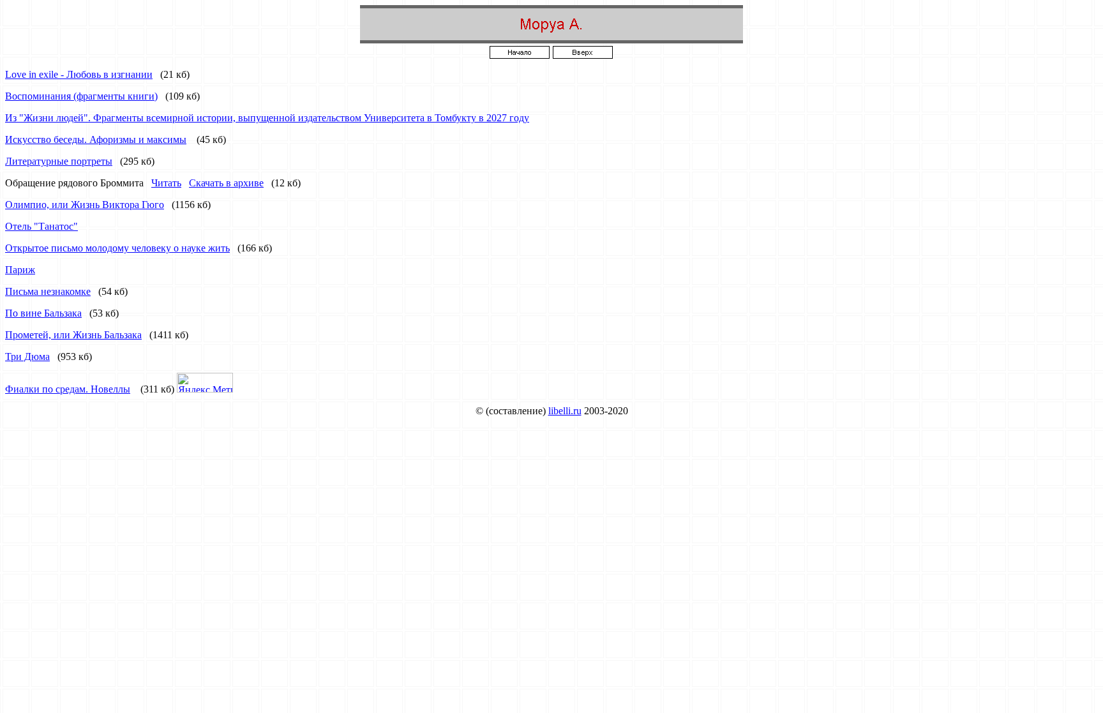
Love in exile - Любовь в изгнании (79, 74)
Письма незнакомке (48, 291)
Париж (20, 269)
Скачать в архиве (226, 182)
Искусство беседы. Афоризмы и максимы (95, 139)
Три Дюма (27, 356)
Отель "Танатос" (41, 226)
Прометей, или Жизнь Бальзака (73, 334)
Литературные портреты (58, 161)
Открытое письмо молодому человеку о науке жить (117, 248)
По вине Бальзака (43, 313)
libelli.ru (565, 410)
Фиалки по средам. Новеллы (67, 389)
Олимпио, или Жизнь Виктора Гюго (84, 204)
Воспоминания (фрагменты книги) (81, 96)
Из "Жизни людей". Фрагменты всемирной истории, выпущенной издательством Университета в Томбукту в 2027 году (267, 117)
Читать (166, 182)
